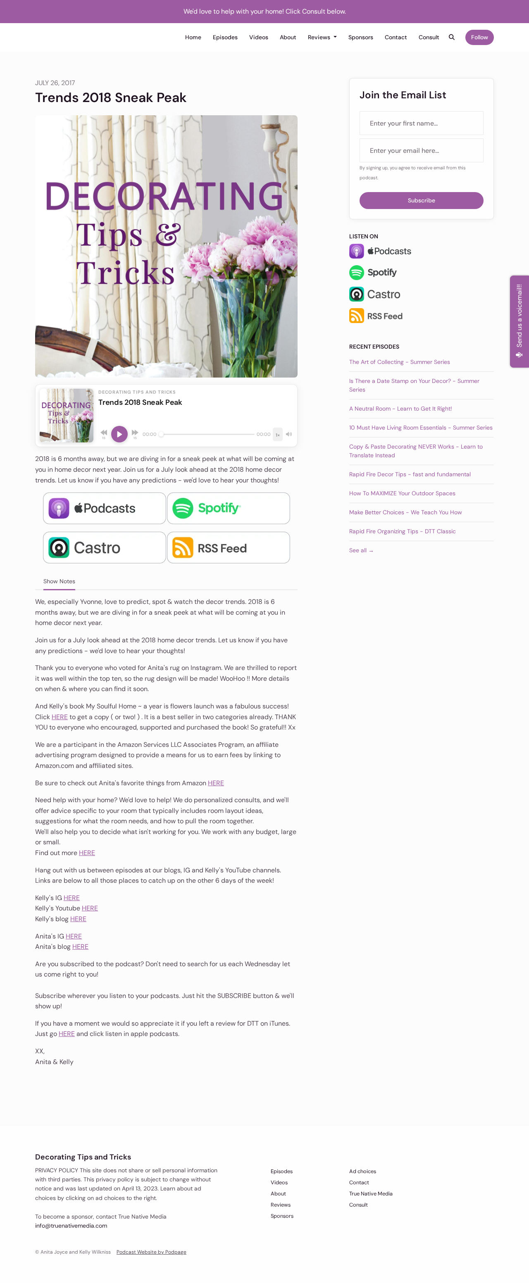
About (288, 37)
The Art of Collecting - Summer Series (399, 362)
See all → (361, 550)
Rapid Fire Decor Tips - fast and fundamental (410, 474)
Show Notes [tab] (59, 581)
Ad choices (362, 1171)
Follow (479, 37)
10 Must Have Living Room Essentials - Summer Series (421, 427)
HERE (60, 717)
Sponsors (360, 37)
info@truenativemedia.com (71, 1225)
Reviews (320, 37)
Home (193, 37)
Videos (258, 37)
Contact (396, 37)
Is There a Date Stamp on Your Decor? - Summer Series (414, 385)
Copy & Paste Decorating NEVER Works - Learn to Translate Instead (416, 451)
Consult (429, 37)
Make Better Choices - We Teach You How (405, 512)
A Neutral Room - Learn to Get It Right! (400, 408)
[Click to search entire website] (452, 37)
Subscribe (421, 200)
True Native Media (371, 1193)
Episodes (225, 37)
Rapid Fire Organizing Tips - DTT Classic (402, 531)
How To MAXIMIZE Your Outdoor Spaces (402, 493)
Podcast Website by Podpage (151, 1252)
